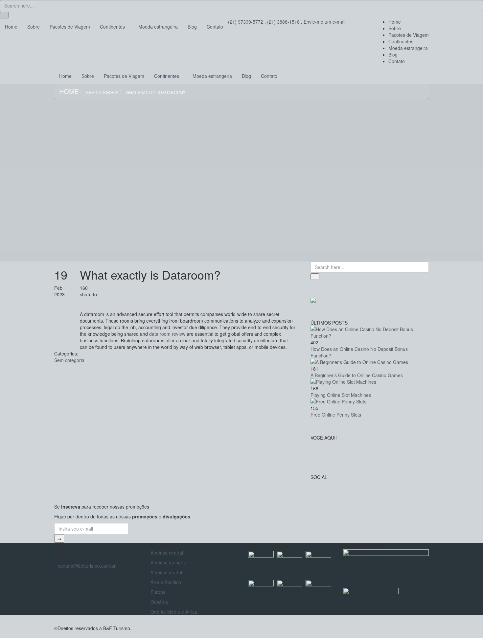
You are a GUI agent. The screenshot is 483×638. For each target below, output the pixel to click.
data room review (167, 333)
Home (69, 91)
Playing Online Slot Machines (340, 395)
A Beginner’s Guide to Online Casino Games (356, 375)
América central (166, 552)
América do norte (168, 562)
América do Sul (166, 572)
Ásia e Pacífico (165, 582)
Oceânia (159, 602)
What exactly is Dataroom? (155, 92)
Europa (158, 592)
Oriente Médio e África (173, 611)
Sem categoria (102, 92)
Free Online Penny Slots (335, 414)
